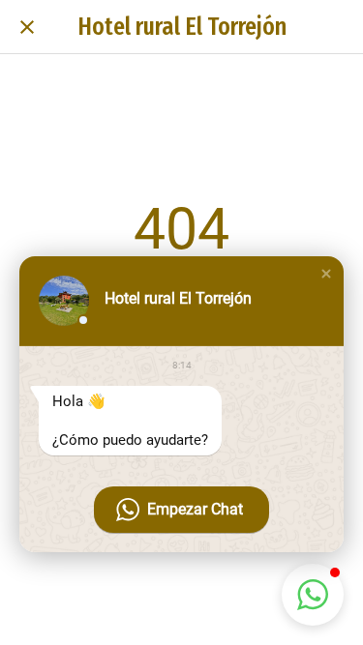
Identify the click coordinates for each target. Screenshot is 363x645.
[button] (326, 273)
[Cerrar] (27, 27)
